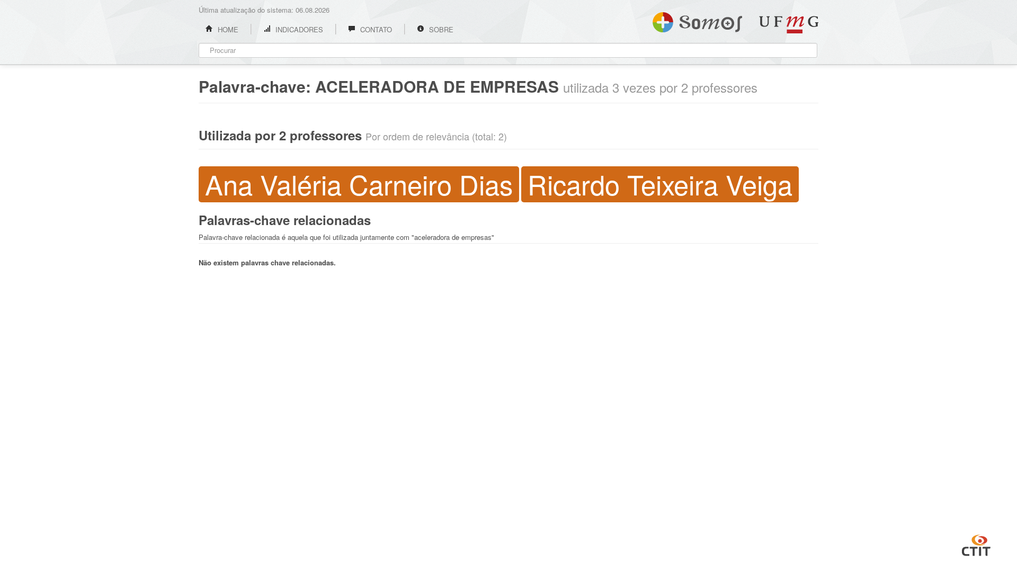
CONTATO (375, 29)
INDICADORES (298, 29)
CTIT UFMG (976, 544)
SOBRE (440, 29)
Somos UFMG (697, 20)
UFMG (788, 24)
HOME (227, 29)
